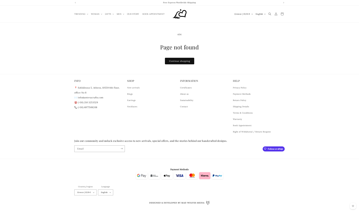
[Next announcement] (284, 2)
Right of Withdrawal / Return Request (252, 132)
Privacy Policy (239, 88)
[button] (81, 14)
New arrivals (133, 88)
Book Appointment (242, 125)
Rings (130, 94)
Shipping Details (241, 106)
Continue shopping (179, 61)
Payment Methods (242, 94)
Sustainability (186, 100)
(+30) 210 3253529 (88, 102)
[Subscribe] (121, 148)
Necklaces (132, 106)
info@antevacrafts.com (90, 97)
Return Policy (239, 100)
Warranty (237, 119)
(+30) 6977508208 (87, 107)
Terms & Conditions (243, 113)
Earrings (131, 100)
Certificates (186, 88)
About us (184, 94)
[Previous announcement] (75, 2)
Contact (184, 106)
